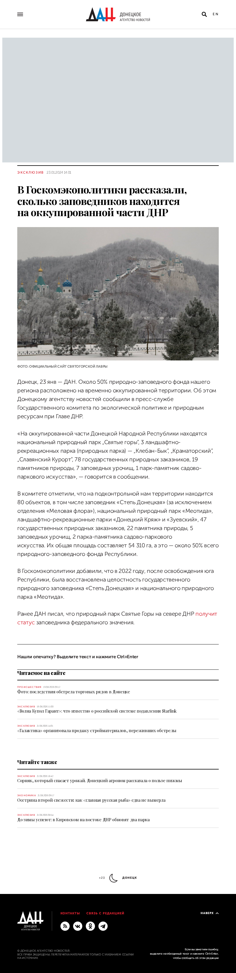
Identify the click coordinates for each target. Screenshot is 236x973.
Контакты (70, 913)
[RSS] (65, 925)
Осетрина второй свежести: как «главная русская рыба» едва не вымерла (91, 800)
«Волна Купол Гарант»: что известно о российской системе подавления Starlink (97, 711)
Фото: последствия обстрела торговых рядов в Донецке (73, 691)
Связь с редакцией (105, 913)
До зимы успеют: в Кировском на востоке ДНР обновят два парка (83, 819)
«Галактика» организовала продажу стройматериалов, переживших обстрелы (96, 730)
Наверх (207, 913)
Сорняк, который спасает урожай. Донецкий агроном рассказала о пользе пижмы (99, 780)
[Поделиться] (7, 356)
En (216, 14)
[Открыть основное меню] (20, 14)
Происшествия (29, 687)
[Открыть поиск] (204, 14)
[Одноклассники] (90, 925)
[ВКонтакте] (77, 925)
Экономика (26, 795)
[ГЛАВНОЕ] (103, 925)
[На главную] (118, 14)
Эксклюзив (30, 172)
